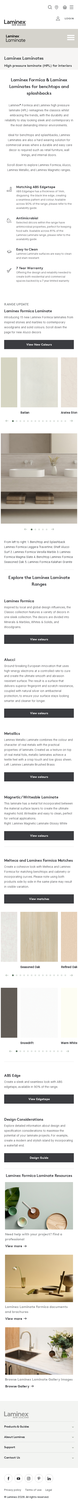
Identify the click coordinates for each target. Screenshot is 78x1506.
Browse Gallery (17, 1386)
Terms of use (33, 1490)
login (69, 18)
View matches (39, 899)
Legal (48, 1490)
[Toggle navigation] (71, 7)
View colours (39, 639)
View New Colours (39, 344)
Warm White (69, 1043)
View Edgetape (39, 1099)
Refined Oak (69, 967)
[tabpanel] (39, 386)
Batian (24, 412)
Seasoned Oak (30, 967)
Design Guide (39, 1157)
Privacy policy (12, 1490)
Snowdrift (27, 1043)
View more (13, 1246)
